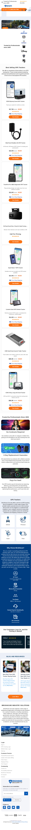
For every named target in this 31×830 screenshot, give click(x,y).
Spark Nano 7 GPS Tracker (15, 267)
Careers (3, 776)
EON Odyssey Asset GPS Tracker (15, 101)
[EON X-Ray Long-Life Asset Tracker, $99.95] (15, 381)
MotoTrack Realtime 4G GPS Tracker (15, 143)
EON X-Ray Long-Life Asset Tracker (15, 392)
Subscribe (26, 793)
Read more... (10, 685)
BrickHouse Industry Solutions (15, 705)
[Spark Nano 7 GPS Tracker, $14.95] (15, 256)
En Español (4, 774)
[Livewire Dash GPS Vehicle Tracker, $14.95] (15, 298)
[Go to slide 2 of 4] (17, 27)
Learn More (15, 696)
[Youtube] (13, 807)
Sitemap (3, 751)
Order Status (4, 759)
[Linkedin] (4, 807)
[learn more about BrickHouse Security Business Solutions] (15, 731)
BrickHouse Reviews (6, 772)
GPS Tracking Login (6, 746)
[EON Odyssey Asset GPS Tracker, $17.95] (15, 90)
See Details (15, 366)
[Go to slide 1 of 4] (15, 27)
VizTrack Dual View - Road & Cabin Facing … (15, 226)
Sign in (2, 744)
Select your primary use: (8, 797)
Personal (8, 799)
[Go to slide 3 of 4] (19, 27)
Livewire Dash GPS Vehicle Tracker (15, 309)
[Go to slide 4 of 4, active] (21, 27)
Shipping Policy (4, 761)
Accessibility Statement (6, 770)
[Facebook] (9, 807)
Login (29, 10)
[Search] (21, 10)
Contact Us (3, 768)
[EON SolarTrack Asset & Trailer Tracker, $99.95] (15, 339)
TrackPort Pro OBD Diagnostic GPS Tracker (15, 184)
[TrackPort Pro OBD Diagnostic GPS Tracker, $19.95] (15, 173)
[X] (18, 807)
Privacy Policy (24, 821)
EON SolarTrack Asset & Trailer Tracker (15, 351)
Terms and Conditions (16, 821)
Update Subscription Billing (7, 757)
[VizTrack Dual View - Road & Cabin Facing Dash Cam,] (15, 214)
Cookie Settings (15, 823)
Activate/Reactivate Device (7, 755)
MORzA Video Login (6, 748)
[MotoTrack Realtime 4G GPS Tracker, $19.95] (15, 131)
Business (17, 799)
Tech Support (4, 763)
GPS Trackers (15, 499)
